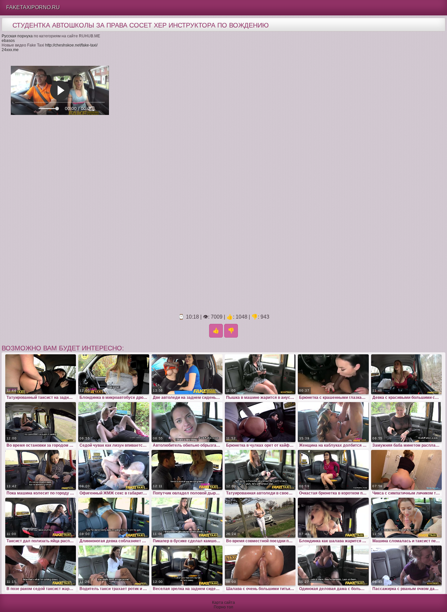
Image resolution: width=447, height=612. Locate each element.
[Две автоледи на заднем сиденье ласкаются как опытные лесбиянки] (187, 374)
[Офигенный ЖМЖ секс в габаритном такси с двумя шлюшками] (113, 470)
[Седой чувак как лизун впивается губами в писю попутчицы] (113, 422)
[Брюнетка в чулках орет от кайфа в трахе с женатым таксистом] (260, 422)
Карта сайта (223, 602)
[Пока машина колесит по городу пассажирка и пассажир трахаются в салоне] (40, 470)
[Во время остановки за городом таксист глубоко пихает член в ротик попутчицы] (40, 422)
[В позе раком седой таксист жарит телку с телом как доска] (40, 565)
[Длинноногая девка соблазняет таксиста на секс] (113, 518)
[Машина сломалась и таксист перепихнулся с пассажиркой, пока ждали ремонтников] (406, 518)
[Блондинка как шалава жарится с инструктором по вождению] (333, 518)
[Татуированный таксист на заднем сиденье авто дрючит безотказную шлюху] (40, 374)
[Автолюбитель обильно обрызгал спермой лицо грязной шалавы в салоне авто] (187, 422)
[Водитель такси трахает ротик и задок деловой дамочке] (113, 565)
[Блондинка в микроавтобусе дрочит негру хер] (113, 374)
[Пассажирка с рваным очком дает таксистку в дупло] (406, 565)
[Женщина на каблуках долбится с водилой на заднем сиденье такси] (333, 422)
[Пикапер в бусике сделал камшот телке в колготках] (187, 518)
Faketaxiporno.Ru (33, 7)
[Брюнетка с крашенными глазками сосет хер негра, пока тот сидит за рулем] (333, 374)
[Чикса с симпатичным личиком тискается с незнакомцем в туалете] (406, 470)
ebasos (8, 40)
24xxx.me (10, 49)
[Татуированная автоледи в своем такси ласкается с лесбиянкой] (260, 470)
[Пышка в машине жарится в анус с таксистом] (260, 374)
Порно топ (223, 607)
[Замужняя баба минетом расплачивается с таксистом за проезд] (406, 422)
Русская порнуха (17, 36)
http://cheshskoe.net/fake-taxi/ (71, 45)
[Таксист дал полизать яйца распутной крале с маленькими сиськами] (40, 518)
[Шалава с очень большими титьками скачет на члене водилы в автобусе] (260, 565)
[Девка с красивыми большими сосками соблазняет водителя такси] (406, 374)
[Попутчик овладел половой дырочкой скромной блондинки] (187, 470)
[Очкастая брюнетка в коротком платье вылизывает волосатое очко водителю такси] (333, 470)
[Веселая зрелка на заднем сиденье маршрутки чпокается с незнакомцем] (187, 565)
